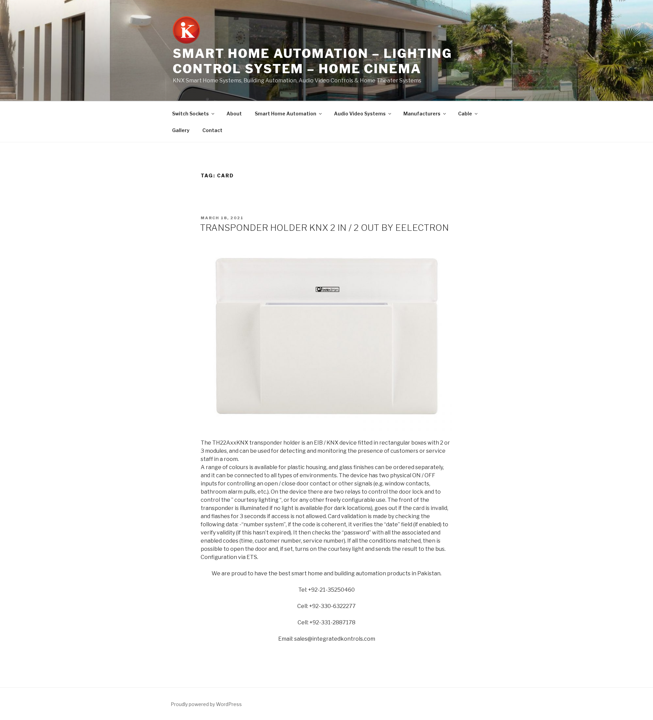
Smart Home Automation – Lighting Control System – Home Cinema (312, 61)
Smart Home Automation (285, 113)
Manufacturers (421, 113)
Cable (465, 113)
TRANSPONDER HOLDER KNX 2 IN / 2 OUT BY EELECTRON (324, 227)
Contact (212, 130)
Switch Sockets (190, 113)
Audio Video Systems (360, 113)
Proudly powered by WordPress (206, 704)
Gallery (180, 130)
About (234, 113)
